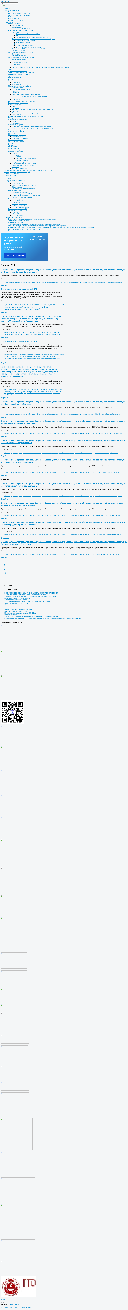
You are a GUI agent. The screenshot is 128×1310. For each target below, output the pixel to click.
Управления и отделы (19, 55)
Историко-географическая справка (19, 13)
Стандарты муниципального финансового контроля (32, 37)
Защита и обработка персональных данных (18, 609)
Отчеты (14, 121)
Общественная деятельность (17, 135)
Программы (16, 123)
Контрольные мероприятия (24, 45)
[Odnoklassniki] (12, 698)
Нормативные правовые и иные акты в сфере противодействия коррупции (32, 219)
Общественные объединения (21, 138)
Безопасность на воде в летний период (16, 603)
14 (5, 579)
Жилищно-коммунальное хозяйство (19, 86)
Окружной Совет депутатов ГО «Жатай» (21, 57)
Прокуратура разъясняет (12, 173)
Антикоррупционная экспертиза (18, 220)
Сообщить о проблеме (15, 255)
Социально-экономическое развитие (23, 165)
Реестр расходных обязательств (26, 158)
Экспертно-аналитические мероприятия (28, 47)
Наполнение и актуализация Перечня (24, 185)
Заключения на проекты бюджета (26, 40)
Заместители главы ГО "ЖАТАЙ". (19, 29)
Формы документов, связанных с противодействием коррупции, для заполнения (34, 224)
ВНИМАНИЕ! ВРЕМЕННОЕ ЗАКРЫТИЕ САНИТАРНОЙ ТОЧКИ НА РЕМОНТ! (31, 593)
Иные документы (17, 202)
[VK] (12, 673)
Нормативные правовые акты (17, 210)
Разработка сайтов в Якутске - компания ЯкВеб (16, 1307)
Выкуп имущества (18, 183)
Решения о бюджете (22, 160)
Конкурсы (7, 177)
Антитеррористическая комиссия (19, 74)
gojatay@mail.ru (14, 1304)
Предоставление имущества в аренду (24, 188)
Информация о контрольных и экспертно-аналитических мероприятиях (35, 44)
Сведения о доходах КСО (20, 50)
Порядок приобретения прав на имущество (26, 195)
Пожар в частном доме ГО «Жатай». (16, 600)
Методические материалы (16, 222)
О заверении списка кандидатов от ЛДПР (19, 341)
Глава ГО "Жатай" (14, 24)
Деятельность (16, 61)
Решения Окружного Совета (21, 66)
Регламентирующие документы (22, 207)
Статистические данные (16, 150)
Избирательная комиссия (16, 17)
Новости (15, 91)
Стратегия (15, 167)
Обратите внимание (10, 614)
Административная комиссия (17, 71)
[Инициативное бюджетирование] (14, 944)
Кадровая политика (14, 104)
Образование (12, 133)
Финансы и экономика (15, 151)
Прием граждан (17, 64)
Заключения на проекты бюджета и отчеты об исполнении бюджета (33, 39)
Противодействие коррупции (13, 217)
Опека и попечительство (16, 141)
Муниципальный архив (15, 130)
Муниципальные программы (17, 119)
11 (5, 574)
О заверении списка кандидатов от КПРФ (19, 289)
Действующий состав (19, 59)
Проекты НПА (16, 82)
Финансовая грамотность (20, 168)
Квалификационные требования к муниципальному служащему (32, 109)
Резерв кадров (16, 114)
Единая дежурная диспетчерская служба (17, 172)
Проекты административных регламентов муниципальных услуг (33, 126)
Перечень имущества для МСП (22, 194)
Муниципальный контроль (16, 131)
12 (5, 575)
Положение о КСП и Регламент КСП (28, 34)
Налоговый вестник (10, 175)
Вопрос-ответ (12, 182)
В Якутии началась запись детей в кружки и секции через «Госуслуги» (27, 601)
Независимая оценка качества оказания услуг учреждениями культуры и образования (31, 616)
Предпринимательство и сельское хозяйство (22, 145)
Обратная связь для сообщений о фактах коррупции (24, 229)
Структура (15, 54)
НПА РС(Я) (16, 214)
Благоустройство (17, 87)
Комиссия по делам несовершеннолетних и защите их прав (27, 116)
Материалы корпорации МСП (17, 209)
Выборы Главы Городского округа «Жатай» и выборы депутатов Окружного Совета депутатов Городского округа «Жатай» (44, 618)
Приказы (18, 35)
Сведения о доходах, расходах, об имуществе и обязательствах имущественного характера (41, 67)
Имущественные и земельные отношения (21, 101)
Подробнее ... (5, 285)
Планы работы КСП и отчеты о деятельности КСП (28, 49)
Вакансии (15, 106)
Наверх (3, 1299)
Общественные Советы (15, 140)
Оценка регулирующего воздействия (24, 163)
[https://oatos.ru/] (17, 1149)
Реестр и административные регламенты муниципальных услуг (32, 128)
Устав (10, 12)
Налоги (18, 155)
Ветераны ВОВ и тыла (15, 20)
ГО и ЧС (11, 79)
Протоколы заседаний (19, 205)
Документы (15, 32)
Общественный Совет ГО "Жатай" (19, 15)
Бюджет (14, 153)
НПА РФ (15, 212)
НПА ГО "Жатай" (18, 215)
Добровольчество (17, 136)
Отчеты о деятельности (19, 204)
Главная (7, 8)
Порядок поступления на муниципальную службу (28, 113)
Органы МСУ (8, 22)
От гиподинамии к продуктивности (16, 605)
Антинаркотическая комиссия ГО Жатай (21, 72)
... (5, 570)
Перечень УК (16, 98)
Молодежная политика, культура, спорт (21, 118)
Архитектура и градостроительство (19, 76)
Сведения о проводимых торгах (22, 197)
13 (5, 577)
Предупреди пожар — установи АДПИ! (17, 598)
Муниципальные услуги (16, 125)
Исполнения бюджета (23, 42)
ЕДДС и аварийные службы (21, 89)
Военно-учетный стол (15, 77)
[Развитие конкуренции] (15, 1032)
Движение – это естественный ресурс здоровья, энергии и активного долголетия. (30, 596)
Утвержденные (17, 84)
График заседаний (18, 200)
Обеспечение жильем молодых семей (16, 611)
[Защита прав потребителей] (14, 915)
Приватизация (16, 99)
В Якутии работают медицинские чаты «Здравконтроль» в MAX (25, 594)
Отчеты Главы (16, 27)
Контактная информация (20, 192)
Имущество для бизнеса (16, 190)
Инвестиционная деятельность (18, 103)
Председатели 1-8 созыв (19, 62)
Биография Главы (17, 25)
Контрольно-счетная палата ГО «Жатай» (21, 30)
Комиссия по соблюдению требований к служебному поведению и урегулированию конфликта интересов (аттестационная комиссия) (51, 227)
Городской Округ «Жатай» (13, 10)
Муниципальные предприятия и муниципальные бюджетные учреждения (28, 170)
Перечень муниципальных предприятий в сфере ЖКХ (29, 96)
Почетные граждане (14, 18)
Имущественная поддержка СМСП (15, 180)
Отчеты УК (15, 93)
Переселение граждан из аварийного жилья (26, 94)
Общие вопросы (17, 187)
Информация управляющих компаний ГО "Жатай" (20, 613)
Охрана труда (12, 143)
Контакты (15, 111)
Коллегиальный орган (15, 199)
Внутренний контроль (19, 162)
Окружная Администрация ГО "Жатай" (21, 52)
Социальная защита (14, 148)
